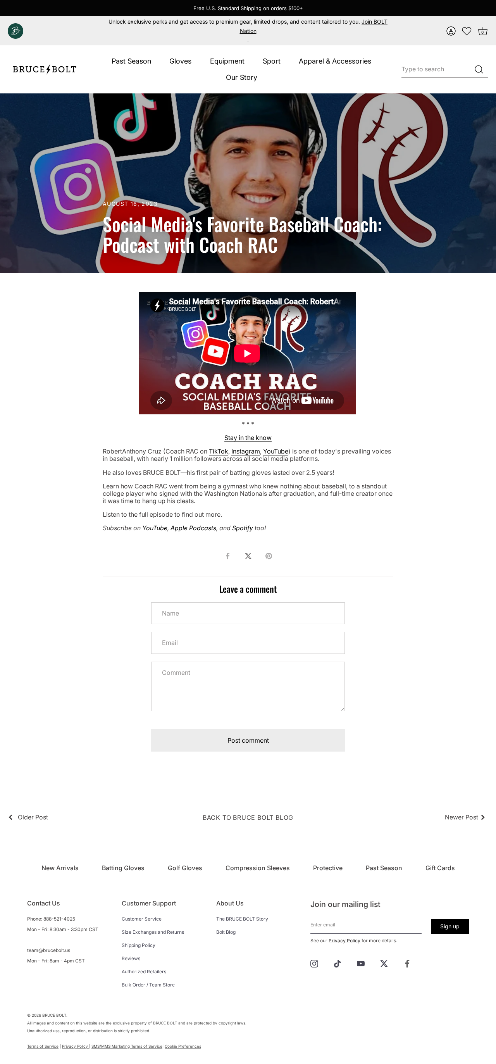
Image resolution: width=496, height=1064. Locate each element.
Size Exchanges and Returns (153, 932)
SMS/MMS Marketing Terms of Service (126, 1046)
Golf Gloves (185, 868)
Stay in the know (248, 437)
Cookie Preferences (183, 1046)
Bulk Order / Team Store (148, 985)
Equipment (227, 61)
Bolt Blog (226, 932)
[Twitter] (384, 963)
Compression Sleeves (258, 868)
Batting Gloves (123, 868)
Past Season (131, 61)
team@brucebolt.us (48, 950)
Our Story (241, 77)
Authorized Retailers (144, 971)
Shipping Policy (138, 945)
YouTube (275, 451)
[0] (467, 31)
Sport (272, 61)
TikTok (218, 451)
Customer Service (142, 919)
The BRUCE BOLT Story (242, 919)
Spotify (242, 528)
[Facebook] (407, 963)
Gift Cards (440, 868)
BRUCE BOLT (54, 1015)
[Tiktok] (337, 963)
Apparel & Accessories (335, 61)
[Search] (479, 69)
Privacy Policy (344, 940)
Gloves (180, 61)
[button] (451, 31)
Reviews (131, 958)
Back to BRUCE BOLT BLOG (248, 817)
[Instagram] (314, 963)
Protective (328, 868)
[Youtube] (361, 963)
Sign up (450, 926)
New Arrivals (60, 868)
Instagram (245, 451)
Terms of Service (43, 1046)
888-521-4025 (59, 919)
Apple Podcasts (193, 528)
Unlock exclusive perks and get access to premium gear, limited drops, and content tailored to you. (248, 26)
